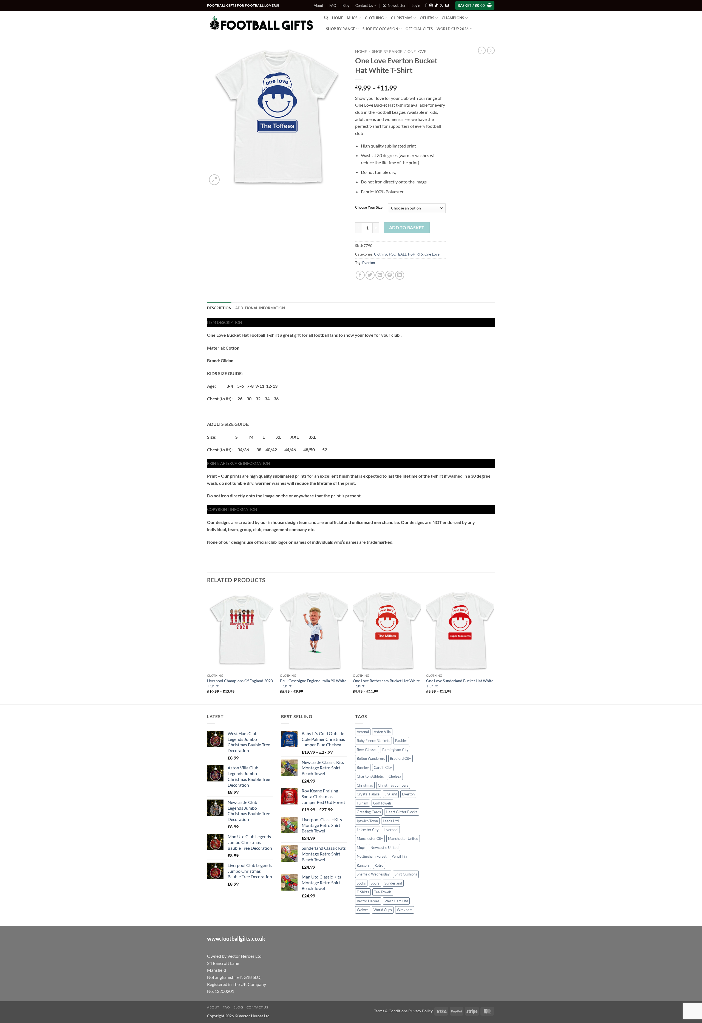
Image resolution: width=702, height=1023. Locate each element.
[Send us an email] (447, 5)
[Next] (493, 647)
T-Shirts (363, 892)
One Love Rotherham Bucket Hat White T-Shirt (386, 683)
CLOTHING (374, 18)
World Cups (382, 910)
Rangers (363, 865)
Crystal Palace (368, 794)
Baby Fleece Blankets (373, 740)
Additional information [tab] (260, 308)
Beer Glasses (367, 749)
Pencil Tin (399, 856)
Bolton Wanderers (371, 758)
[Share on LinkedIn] (399, 275)
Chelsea (395, 776)
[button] (394, 5)
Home (337, 18)
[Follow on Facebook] (426, 5)
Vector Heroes (368, 901)
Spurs (375, 883)
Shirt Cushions (406, 874)
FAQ (332, 5)
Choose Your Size (369, 207)
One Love (416, 51)
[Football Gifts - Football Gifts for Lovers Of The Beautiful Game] (261, 23)
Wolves (363, 910)
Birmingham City (395, 749)
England (390, 794)
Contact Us (364, 5)
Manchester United (403, 838)
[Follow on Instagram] (431, 5)
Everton (368, 262)
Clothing (380, 254)
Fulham (362, 803)
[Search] (326, 18)
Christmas (365, 785)
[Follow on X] (441, 5)
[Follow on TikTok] (436, 5)
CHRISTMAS (401, 18)
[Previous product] (491, 50)
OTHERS (427, 18)
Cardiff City (383, 767)
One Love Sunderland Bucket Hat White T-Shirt (459, 683)
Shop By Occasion (380, 29)
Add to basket (406, 227)
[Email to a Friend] (379, 275)
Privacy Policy (420, 1010)
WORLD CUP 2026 (453, 29)
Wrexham (404, 910)
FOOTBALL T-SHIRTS (406, 254)
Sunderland (393, 883)
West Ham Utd (396, 901)
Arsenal (363, 732)
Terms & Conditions (390, 1010)
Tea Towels (383, 892)
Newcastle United (384, 847)
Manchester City (370, 838)
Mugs (352, 18)
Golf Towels (382, 803)
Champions (453, 18)
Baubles (401, 740)
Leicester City (368, 830)
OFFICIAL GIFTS (419, 29)
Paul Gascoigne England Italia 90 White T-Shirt (313, 683)
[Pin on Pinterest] (389, 275)
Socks (361, 883)
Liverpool (391, 830)
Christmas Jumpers (393, 785)
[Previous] (207, 647)
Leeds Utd (391, 821)
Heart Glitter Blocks (401, 812)
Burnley (363, 767)
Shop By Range (340, 29)
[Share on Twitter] (370, 275)
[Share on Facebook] (360, 275)
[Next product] (482, 50)
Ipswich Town (367, 821)
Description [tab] (219, 308)
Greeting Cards (369, 812)
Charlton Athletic (370, 776)
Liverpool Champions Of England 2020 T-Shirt (240, 683)
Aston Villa (382, 732)
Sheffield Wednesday (373, 874)
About (318, 5)
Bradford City (400, 758)
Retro (379, 865)
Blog (345, 5)
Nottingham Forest (372, 856)
